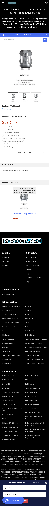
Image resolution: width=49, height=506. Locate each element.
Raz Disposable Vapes (9, 310)
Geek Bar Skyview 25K (9, 396)
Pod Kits (28, 306)
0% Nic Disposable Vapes (10, 327)
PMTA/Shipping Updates (34, 278)
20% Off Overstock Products (34, 363)
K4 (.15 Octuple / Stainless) (13, 147)
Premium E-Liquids (8, 339)
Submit (24, 501)
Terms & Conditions (32, 265)
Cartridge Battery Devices (33, 331)
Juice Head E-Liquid (31, 392)
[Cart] (47, 3)
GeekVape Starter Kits (32, 351)
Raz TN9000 (6, 388)
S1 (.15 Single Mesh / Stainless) (14, 138)
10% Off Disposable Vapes (34, 359)
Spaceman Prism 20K (9, 439)
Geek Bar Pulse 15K (8, 376)
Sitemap (29, 270)
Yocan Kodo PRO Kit (32, 408)
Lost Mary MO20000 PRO (10, 427)
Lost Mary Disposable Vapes (11, 314)
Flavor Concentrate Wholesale (11, 355)
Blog (27, 274)
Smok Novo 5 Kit (30, 396)
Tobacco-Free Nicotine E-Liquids (36, 339)
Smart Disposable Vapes (10, 319)
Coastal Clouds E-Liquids (33, 343)
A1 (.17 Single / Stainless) (12, 130)
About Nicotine (31, 257)
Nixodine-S (5, 347)
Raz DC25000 (6, 384)
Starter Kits (28, 310)
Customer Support (8, 294)
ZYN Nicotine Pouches (9, 419)
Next (45, 34)
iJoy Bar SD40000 (7, 400)
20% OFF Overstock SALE (24, 35)
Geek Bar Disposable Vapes (11, 306)
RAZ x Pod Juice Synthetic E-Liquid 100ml (34, 424)
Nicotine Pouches (7, 331)
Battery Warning (31, 261)
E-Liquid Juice (30, 335)
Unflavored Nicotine (8, 343)
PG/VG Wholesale (7, 359)
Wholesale (5, 257)
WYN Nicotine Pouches (32, 380)
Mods (27, 314)
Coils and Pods (30, 319)
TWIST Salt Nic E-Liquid (33, 388)
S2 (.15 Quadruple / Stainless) (14, 141)
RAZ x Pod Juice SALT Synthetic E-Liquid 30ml (35, 430)
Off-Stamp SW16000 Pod (10, 423)
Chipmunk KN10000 (8, 404)
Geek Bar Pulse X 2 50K (32, 412)
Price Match (5, 261)
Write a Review (6, 109)
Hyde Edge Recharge (32, 404)
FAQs (28, 282)
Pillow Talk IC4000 (7, 415)
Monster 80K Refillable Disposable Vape (32, 437)
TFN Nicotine (6, 351)
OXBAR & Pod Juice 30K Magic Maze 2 (12, 410)
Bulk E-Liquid (6, 335)
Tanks (27, 323)
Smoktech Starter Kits (32, 355)
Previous (2, 34)
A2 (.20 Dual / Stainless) (12, 133)
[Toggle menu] (3, 3)
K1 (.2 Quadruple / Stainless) (13, 144)
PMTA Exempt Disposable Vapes (36, 347)
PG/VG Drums (6, 363)
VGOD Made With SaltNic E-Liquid (34, 418)
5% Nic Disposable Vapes (10, 323)
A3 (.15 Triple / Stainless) (12, 135)
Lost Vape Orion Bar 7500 (10, 435)
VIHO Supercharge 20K (9, 431)
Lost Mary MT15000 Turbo (10, 392)
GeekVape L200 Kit (31, 400)
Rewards (5, 265)
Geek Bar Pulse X (7, 380)
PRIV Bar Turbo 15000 (32, 376)
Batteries (28, 327)
